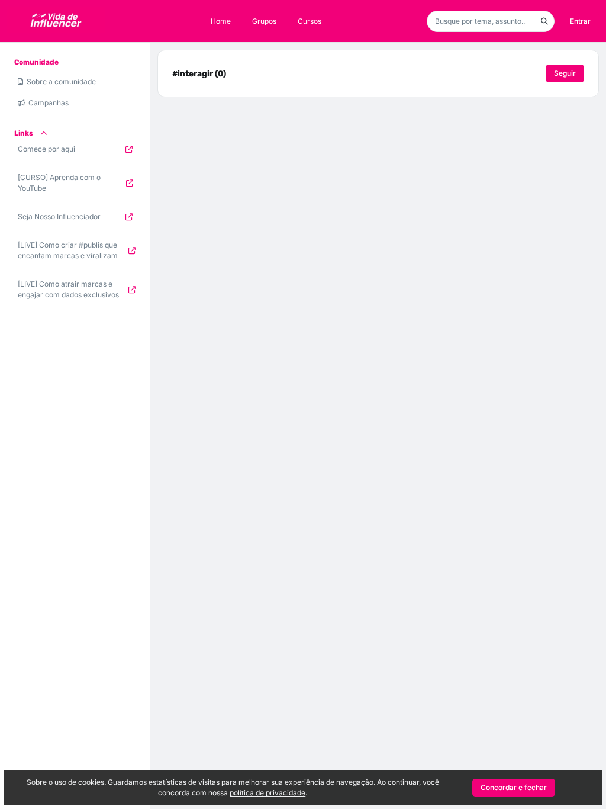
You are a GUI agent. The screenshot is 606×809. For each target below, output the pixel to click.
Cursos (309, 21)
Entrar (580, 21)
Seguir (565, 73)
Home (221, 21)
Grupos (264, 21)
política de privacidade (267, 792)
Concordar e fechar (514, 787)
